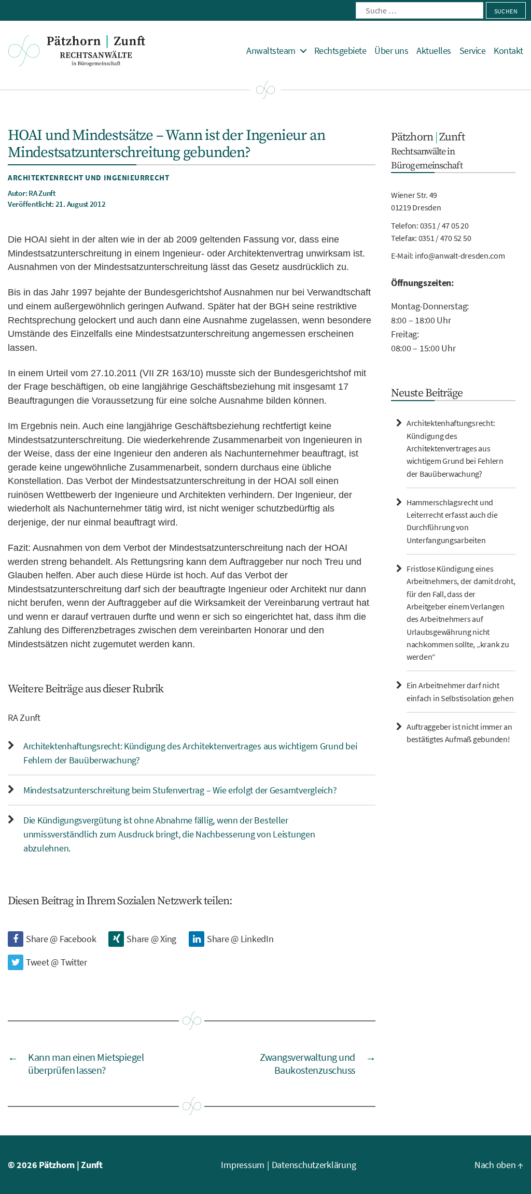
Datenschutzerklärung (314, 1165)
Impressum (242, 1165)
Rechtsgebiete (340, 50)
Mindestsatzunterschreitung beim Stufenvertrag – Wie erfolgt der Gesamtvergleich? (180, 790)
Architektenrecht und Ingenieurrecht (88, 177)
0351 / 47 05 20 (444, 225)
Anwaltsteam (271, 50)
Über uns (391, 50)
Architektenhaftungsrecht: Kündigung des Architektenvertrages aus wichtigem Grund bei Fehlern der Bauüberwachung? (455, 448)
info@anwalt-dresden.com (460, 255)
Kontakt (508, 50)
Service (472, 50)
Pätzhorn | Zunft (71, 1165)
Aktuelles (433, 50)
